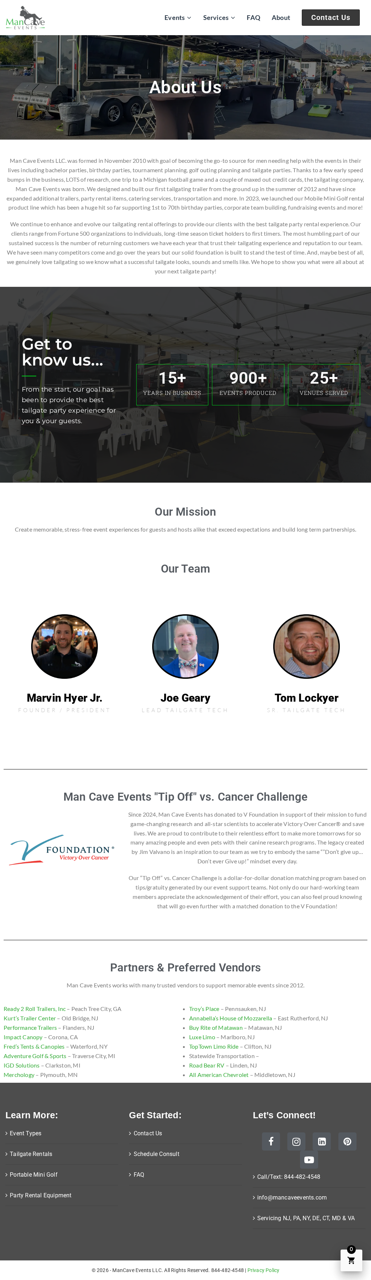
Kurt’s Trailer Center (30, 1018)
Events (174, 17)
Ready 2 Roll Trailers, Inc (35, 1008)
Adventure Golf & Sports (35, 1055)
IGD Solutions (22, 1065)
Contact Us (330, 17)
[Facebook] (271, 1141)
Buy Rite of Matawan (216, 1027)
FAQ (253, 17)
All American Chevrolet (219, 1074)
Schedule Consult (156, 1154)
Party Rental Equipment (40, 1195)
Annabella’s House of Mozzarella (230, 1018)
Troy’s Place (204, 1008)
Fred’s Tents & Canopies (34, 1046)
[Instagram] (296, 1141)
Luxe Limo (202, 1036)
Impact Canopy (23, 1036)
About (281, 17)
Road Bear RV (206, 1065)
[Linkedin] (322, 1141)
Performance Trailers (30, 1027)
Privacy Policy (263, 1270)
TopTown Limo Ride (213, 1046)
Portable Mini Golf (34, 1174)
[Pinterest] (347, 1141)
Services (216, 17)
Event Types (25, 1133)
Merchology (19, 1074)
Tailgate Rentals (31, 1154)
